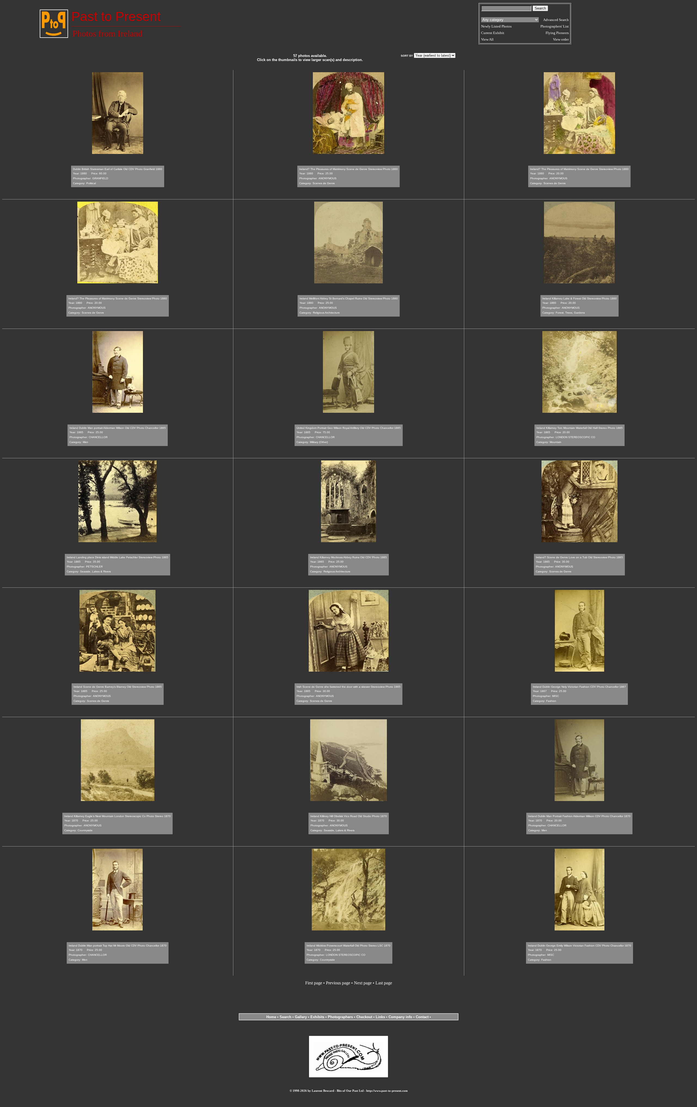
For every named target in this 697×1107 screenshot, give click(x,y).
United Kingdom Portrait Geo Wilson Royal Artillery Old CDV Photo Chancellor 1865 (348, 427)
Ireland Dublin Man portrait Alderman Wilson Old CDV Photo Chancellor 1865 (117, 427)
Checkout (364, 1017)
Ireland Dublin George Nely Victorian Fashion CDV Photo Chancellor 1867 (579, 686)
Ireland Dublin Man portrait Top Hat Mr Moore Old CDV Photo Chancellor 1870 (118, 945)
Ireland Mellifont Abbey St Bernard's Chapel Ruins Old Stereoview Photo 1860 (348, 298)
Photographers (340, 1017)
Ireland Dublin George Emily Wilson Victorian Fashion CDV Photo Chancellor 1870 (579, 945)
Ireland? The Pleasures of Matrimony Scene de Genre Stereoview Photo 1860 (348, 169)
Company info (401, 1017)
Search (285, 1017)
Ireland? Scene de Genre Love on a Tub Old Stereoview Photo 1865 (579, 557)
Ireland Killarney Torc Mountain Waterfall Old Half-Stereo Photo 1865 (579, 427)
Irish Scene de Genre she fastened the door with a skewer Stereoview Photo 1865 (348, 686)
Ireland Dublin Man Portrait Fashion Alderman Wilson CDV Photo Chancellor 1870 (579, 816)
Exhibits (317, 1017)
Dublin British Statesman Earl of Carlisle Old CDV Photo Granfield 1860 (117, 169)
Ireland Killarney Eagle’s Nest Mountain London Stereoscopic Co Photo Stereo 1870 (117, 816)
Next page (363, 983)
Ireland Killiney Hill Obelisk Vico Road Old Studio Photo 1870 (348, 816)
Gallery (301, 1017)
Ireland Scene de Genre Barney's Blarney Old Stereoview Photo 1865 (118, 686)
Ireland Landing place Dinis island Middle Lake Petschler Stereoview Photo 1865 (117, 557)
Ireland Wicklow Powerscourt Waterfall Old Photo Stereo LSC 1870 (348, 945)
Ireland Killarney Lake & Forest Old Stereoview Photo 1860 (579, 298)
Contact (422, 1017)
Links (380, 1017)
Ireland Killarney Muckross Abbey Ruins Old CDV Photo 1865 (348, 557)
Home (271, 1017)
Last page (383, 983)
